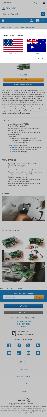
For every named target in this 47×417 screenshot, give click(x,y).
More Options (42, 59)
